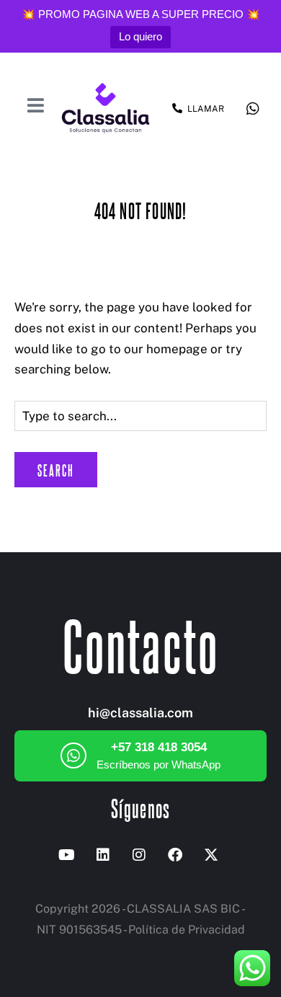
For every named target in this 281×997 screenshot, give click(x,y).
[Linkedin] (103, 855)
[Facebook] (175, 855)
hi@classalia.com (140, 712)
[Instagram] (139, 855)
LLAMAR (205, 109)
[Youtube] (67, 855)
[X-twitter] (211, 855)
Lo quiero (140, 36)
